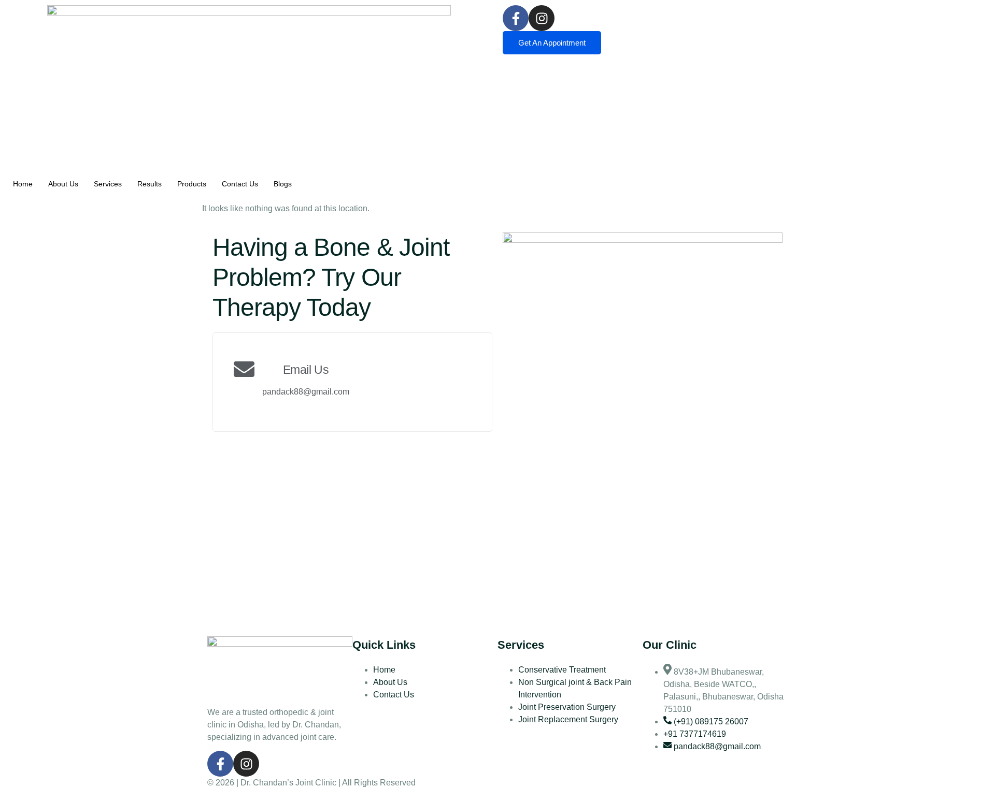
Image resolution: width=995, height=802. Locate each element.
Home (23, 184)
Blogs (283, 184)
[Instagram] (542, 18)
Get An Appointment (552, 42)
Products (191, 184)
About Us (63, 184)
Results (149, 184)
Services (108, 184)
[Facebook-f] (516, 18)
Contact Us (240, 184)
